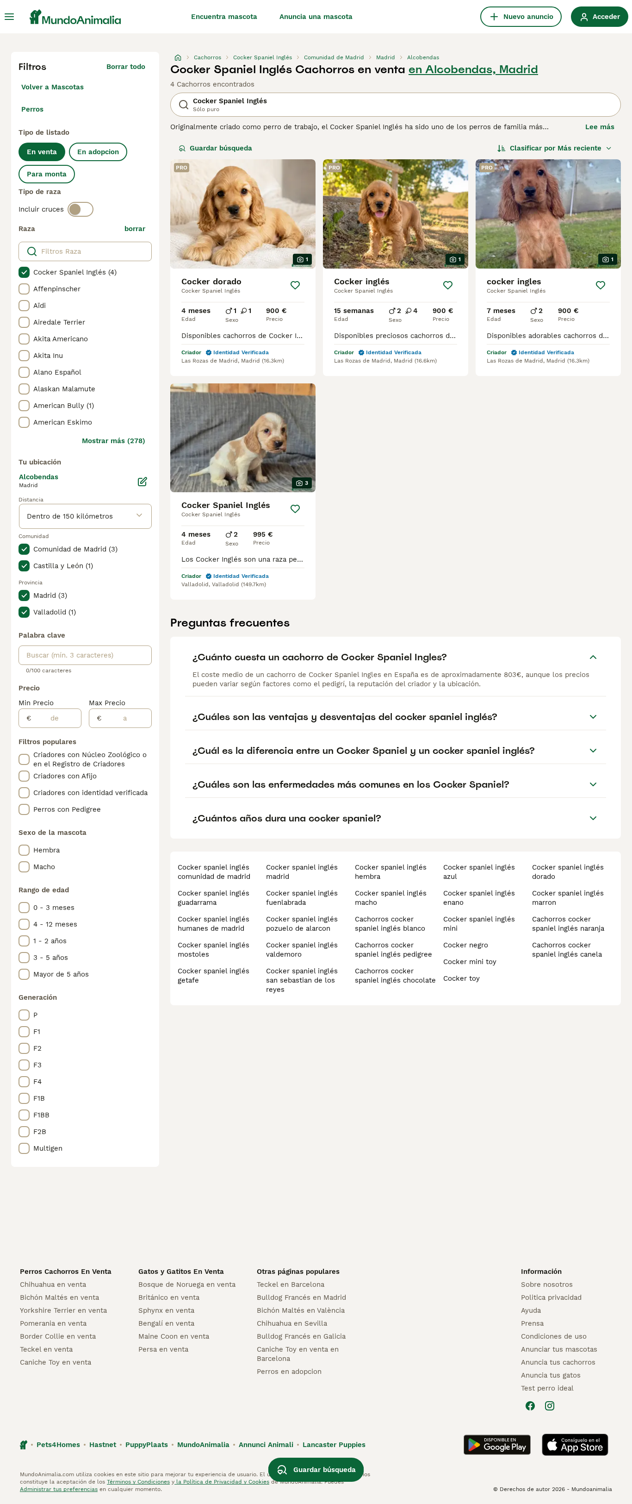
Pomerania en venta (53, 1323)
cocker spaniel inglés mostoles (213, 950)
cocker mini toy (469, 962)
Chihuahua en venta (53, 1284)
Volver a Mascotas (52, 87)
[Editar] (142, 481)
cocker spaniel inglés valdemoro (302, 950)
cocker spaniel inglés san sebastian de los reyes (302, 980)
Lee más (599, 127)
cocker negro (465, 945)
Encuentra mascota (224, 17)
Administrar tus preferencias (59, 1489)
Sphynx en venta (166, 1310)
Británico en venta (168, 1297)
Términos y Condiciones (138, 1482)
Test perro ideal (547, 1388)
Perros (32, 109)
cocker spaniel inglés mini (479, 924)
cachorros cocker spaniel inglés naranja (568, 924)
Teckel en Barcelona (290, 1284)
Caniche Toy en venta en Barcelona (298, 1354)
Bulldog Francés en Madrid (301, 1297)
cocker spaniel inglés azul (479, 872)
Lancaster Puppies (334, 1445)
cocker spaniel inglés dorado (568, 872)
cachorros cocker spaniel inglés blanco (390, 924)
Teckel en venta (46, 1349)
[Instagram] (549, 1406)
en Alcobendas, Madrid (473, 69)
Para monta (47, 174)
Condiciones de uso (554, 1336)
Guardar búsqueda (221, 148)
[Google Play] (497, 1445)
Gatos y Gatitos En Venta (181, 1271)
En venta (42, 152)
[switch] (80, 209)
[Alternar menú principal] (9, 16)
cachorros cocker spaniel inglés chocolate (395, 975)
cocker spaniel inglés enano (479, 898)
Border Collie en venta (58, 1336)
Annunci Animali (266, 1445)
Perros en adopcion (289, 1371)
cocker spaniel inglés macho (391, 898)
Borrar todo (125, 67)
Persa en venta (163, 1349)
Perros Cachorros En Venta (66, 1271)
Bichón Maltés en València (301, 1310)
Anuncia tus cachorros (558, 1362)
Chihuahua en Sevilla (292, 1323)
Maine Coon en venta (173, 1336)
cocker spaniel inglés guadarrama (213, 898)
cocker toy (461, 978)
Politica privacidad (551, 1297)
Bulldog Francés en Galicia (301, 1336)
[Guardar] (295, 285)
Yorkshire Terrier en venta (63, 1310)
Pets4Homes (58, 1445)
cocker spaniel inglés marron (568, 898)
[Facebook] (530, 1406)
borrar (134, 229)
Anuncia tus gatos (551, 1375)
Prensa (532, 1323)
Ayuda (531, 1310)
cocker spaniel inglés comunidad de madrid (214, 872)
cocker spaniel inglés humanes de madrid (213, 924)
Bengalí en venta (166, 1323)
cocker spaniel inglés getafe (213, 975)
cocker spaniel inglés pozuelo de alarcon (302, 924)
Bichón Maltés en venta (59, 1297)
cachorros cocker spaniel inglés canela (567, 950)
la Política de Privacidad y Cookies (221, 1482)
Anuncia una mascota (316, 17)
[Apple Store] (575, 1445)
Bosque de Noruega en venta (186, 1284)
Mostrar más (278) (113, 441)
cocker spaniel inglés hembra (391, 872)
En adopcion (98, 152)
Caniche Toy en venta (55, 1362)
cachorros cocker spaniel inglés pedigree (393, 950)
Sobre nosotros (547, 1284)
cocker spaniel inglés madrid (302, 872)
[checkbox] (24, 272)
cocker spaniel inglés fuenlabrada (302, 898)
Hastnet (102, 1445)
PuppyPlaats (146, 1445)
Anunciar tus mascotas (559, 1349)
